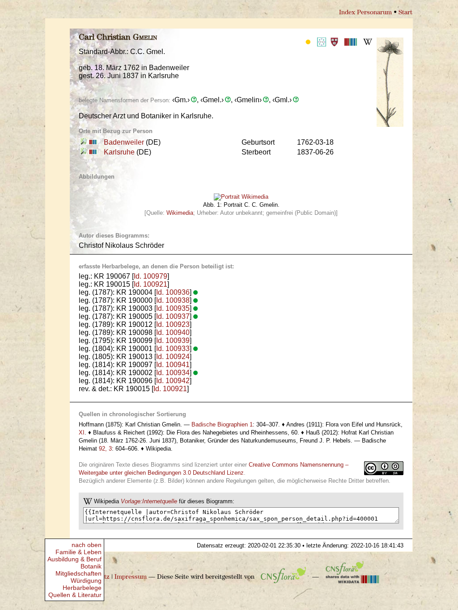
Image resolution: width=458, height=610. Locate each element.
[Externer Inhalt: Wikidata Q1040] (92, 152)
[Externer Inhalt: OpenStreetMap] (83, 142)
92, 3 (105, 448)
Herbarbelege (82, 587)
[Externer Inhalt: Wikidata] (352, 577)
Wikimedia (179, 212)
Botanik (91, 566)
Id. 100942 (173, 380)
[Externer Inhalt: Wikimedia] (241, 195)
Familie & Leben (78, 552)
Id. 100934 (173, 372)
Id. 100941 (173, 364)
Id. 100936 (173, 292)
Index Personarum (365, 13)
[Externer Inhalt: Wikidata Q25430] (92, 142)
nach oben (87, 544)
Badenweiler (124, 142)
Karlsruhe (119, 152)
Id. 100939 (173, 340)
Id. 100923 (173, 324)
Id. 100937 (173, 316)
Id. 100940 (173, 332)
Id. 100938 (173, 300)
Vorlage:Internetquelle (149, 501)
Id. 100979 (150, 276)
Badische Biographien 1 (222, 424)
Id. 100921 (150, 284)
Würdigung (86, 580)
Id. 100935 (173, 308)
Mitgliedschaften (78, 573)
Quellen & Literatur (75, 594)
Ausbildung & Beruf (74, 559)
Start (405, 13)
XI (82, 432)
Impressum (130, 577)
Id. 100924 (173, 356)
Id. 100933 (173, 348)
